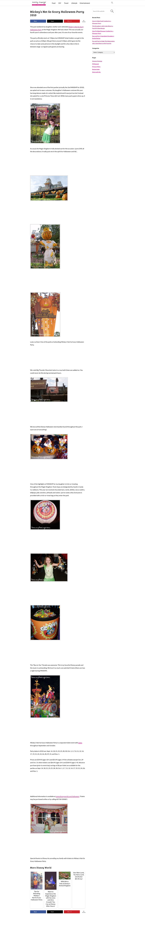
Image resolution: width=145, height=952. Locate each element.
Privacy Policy (96, 66)
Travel (66, 3)
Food (53, 3)
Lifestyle (74, 3)
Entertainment (85, 3)
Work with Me (96, 72)
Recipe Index (96, 69)
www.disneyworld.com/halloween (67, 796)
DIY (59, 3)
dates (80, 743)
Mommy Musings (97, 61)
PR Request (95, 64)
